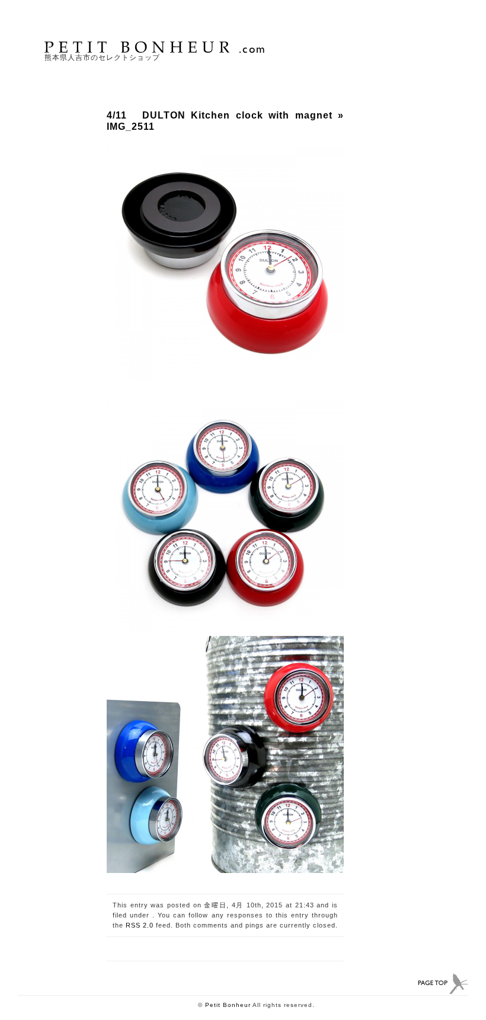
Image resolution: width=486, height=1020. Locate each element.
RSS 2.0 (140, 925)
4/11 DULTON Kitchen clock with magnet (219, 115)
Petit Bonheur (228, 1005)
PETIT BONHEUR (155, 47)
